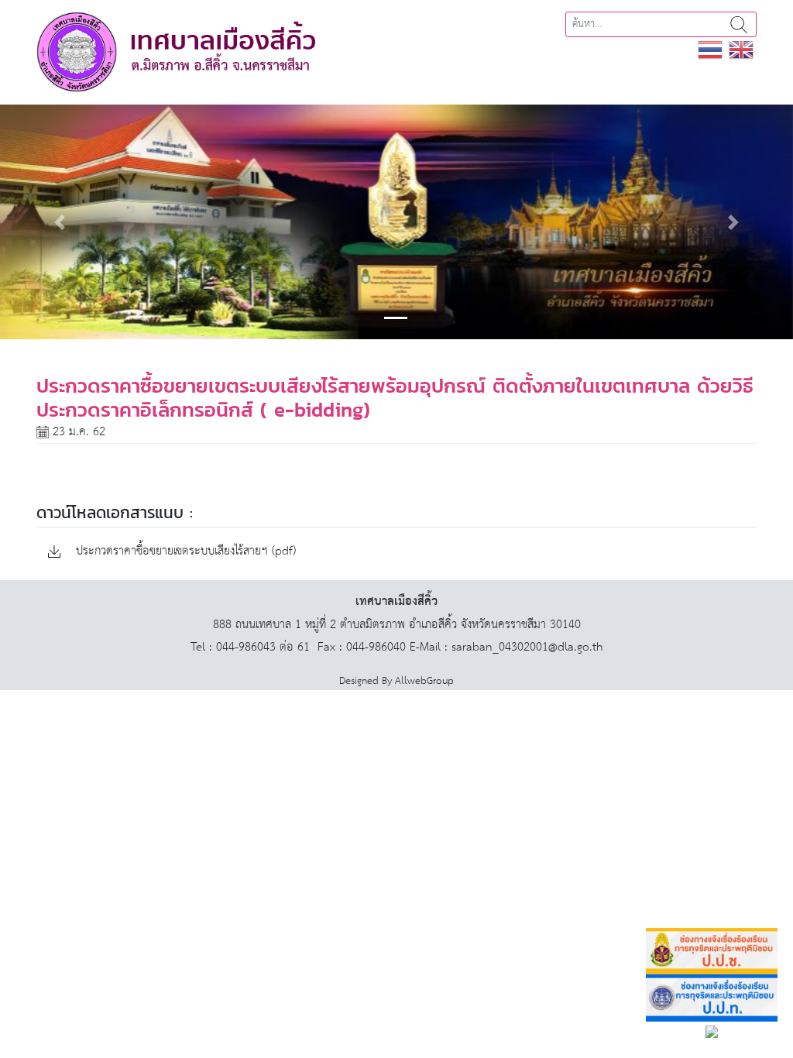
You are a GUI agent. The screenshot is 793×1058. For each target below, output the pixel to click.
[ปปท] (712, 998)
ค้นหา (739, 24)
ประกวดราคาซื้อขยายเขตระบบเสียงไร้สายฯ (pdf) (184, 551)
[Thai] (710, 49)
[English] (741, 49)
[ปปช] (712, 951)
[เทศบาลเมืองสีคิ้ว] (175, 51)
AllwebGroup (424, 681)
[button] (59, 222)
